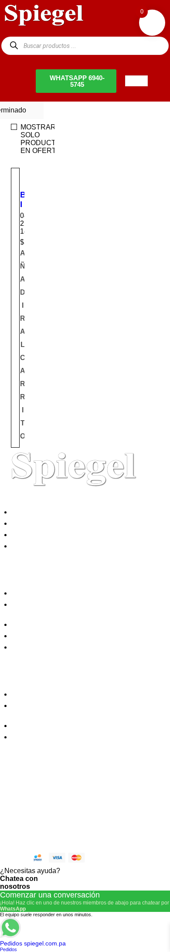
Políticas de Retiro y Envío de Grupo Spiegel (83, 624)
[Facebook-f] (15, 792)
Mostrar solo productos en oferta (43, 138)
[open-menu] (136, 80)
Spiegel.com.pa (72, 821)
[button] (22, 345)
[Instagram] (62, 792)
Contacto (28, 546)
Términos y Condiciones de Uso (63, 635)
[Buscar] (14, 45)
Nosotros (28, 512)
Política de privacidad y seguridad (66, 593)
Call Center (31, 647)
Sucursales (31, 523)
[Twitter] (39, 792)
